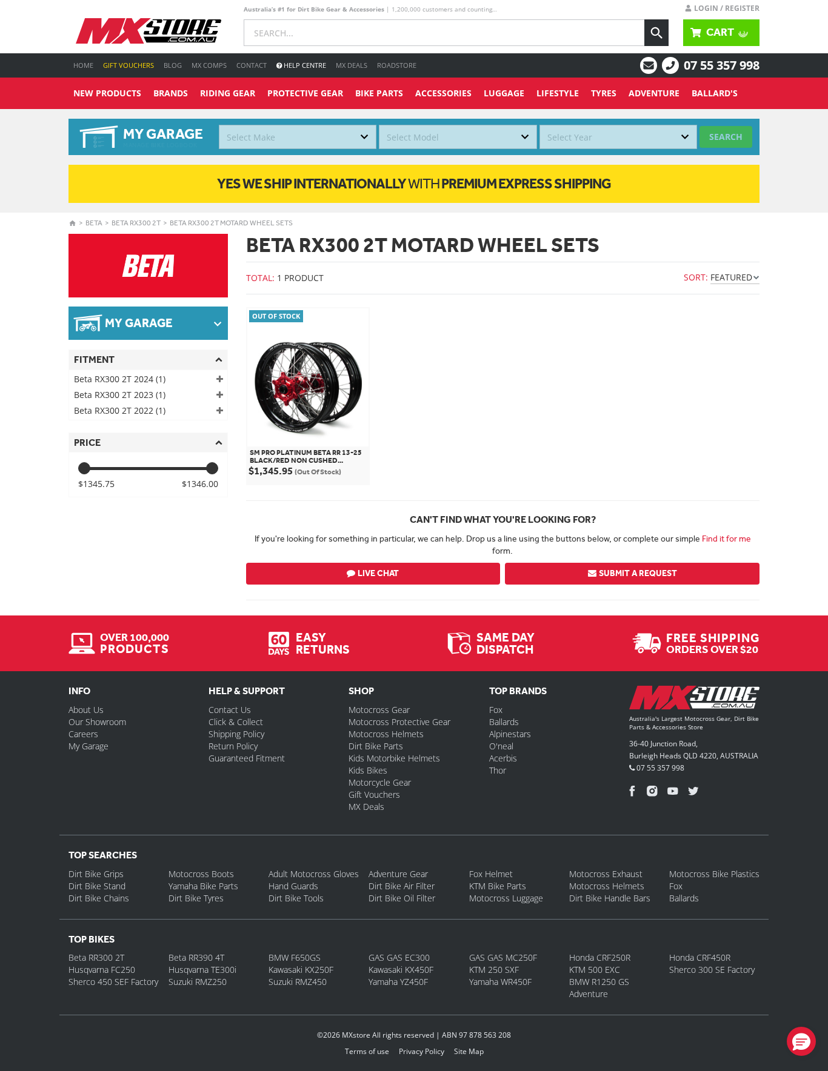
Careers (83, 734)
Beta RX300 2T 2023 (119, 394)
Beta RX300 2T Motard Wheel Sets (231, 223)
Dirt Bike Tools (296, 898)
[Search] (656, 32)
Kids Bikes (368, 770)
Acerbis (503, 758)
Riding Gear (227, 93)
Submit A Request (638, 573)
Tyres (603, 93)
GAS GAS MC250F (503, 957)
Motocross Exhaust (606, 874)
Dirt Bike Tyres (196, 898)
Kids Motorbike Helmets (394, 758)
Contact (251, 65)
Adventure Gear (398, 874)
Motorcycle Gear (380, 782)
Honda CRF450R (699, 957)
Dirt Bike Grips (96, 874)
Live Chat (378, 573)
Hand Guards (293, 886)
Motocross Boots (201, 874)
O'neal (501, 746)
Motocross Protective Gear (399, 722)
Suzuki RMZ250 (198, 981)
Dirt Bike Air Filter (402, 886)
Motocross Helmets (386, 734)
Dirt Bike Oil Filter (402, 898)
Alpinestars (510, 734)
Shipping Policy (236, 734)
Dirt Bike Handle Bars (609, 898)
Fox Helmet (491, 874)
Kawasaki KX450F (401, 969)
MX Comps (209, 65)
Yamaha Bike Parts (203, 886)
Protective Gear (305, 93)
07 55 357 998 (722, 65)
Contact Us (230, 709)
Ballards (504, 722)
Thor (497, 770)
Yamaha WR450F (500, 981)
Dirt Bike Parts (376, 746)
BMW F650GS (295, 957)
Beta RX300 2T (136, 223)
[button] (801, 1041)
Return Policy (233, 746)
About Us (86, 709)
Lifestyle (557, 93)
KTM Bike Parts (497, 886)
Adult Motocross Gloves (314, 874)
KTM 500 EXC (594, 969)
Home (83, 65)
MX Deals (351, 65)
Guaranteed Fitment (247, 758)
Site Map (469, 1051)
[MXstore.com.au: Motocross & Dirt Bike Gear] (148, 31)
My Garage (88, 746)
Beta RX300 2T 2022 (119, 410)
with (414, 183)
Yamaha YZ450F (398, 981)
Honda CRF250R (599, 957)
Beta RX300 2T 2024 (119, 379)
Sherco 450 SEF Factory (113, 981)
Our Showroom (97, 722)
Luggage (504, 93)
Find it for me (726, 538)
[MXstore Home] (694, 700)
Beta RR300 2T (96, 957)
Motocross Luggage (506, 898)
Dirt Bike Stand (96, 886)
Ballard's (715, 93)
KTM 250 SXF (494, 969)
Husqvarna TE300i (202, 969)
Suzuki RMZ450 (298, 981)
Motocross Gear (379, 709)
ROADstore (396, 65)
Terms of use (367, 1051)
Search (726, 136)
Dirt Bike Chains (98, 898)
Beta (93, 223)
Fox (495, 709)
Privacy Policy (421, 1051)
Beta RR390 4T (196, 957)
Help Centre (304, 65)
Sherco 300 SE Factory (712, 969)
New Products (107, 93)
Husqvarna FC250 (101, 969)
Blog (173, 65)
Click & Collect (236, 722)
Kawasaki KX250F (301, 969)
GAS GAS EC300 (399, 957)
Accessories (443, 93)
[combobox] (297, 137)
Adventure (654, 93)
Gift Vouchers (128, 65)
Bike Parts (379, 93)
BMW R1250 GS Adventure (599, 988)
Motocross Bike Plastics (714, 874)
